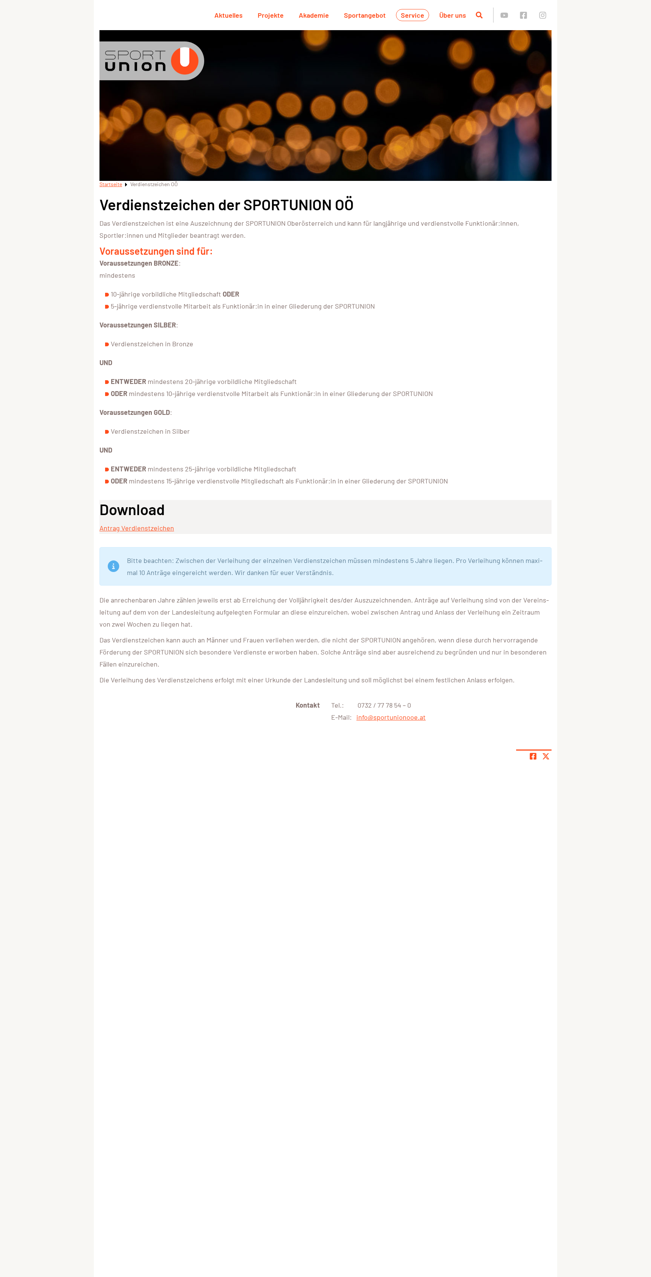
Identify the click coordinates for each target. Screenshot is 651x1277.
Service (412, 15)
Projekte (271, 15)
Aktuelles (228, 15)
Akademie (314, 15)
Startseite (110, 184)
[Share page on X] (546, 756)
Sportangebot (365, 15)
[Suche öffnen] (479, 15)
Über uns (452, 15)
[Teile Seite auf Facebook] (533, 756)
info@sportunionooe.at (391, 717)
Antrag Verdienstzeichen (136, 528)
